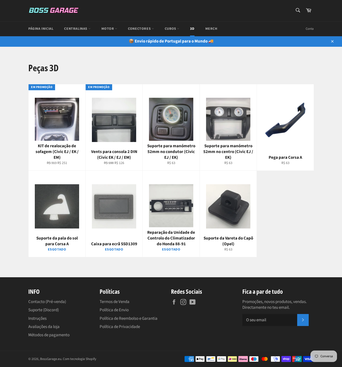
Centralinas (76, 28)
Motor (108, 28)
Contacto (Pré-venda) (47, 302)
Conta (310, 28)
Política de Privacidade (120, 327)
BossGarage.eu (50, 358)
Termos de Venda (114, 302)
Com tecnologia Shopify (79, 358)
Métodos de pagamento (49, 335)
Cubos (171, 28)
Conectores (140, 28)
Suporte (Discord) (43, 310)
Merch (211, 28)
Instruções (37, 319)
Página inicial (40, 28)
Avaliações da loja (44, 327)
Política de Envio (114, 310)
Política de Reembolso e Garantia (128, 319)
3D (192, 28)
